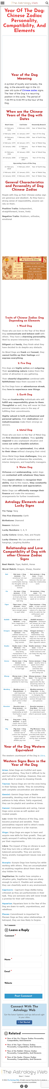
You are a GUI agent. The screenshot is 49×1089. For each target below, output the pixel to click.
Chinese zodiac (29, 90)
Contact (27, 1076)
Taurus (6, 784)
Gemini (6, 794)
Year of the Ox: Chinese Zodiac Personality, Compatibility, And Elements (25, 1040)
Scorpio (6, 862)
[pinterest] (26, 1086)
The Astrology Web (13, 1080)
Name (8, 959)
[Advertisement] (25, 55)
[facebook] (21, 1086)
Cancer (5, 808)
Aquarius (7, 903)
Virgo (5, 832)
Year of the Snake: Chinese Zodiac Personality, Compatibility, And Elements (24, 1058)
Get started (25, 1022)
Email (8, 971)
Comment (10, 935)
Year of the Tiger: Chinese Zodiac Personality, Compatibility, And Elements (24, 1046)
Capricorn (7, 890)
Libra (42, 755)
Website (8, 983)
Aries (5, 770)
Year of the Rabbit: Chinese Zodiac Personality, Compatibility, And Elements (24, 1052)
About (21, 1076)
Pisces (5, 914)
